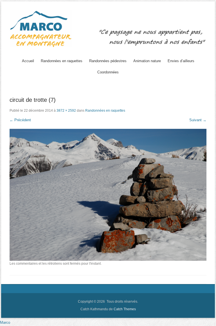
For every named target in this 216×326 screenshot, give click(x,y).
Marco (5, 322)
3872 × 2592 (66, 111)
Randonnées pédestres (108, 61)
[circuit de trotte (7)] (108, 195)
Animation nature (147, 61)
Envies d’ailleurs (181, 61)
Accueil (28, 61)
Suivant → (197, 120)
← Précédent (20, 120)
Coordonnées (108, 72)
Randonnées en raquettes (61, 61)
